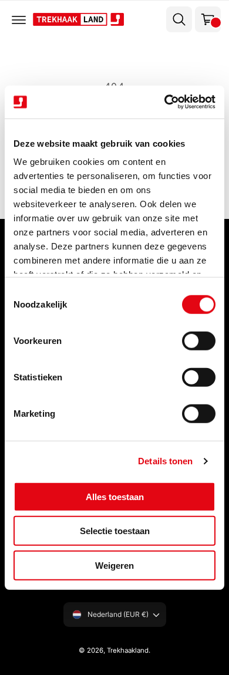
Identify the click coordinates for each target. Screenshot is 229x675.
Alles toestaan (115, 496)
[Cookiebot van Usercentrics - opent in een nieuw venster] (164, 102)
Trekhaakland (128, 650)
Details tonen (165, 461)
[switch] (198, 340)
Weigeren (114, 565)
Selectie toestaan (115, 531)
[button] (19, 19)
